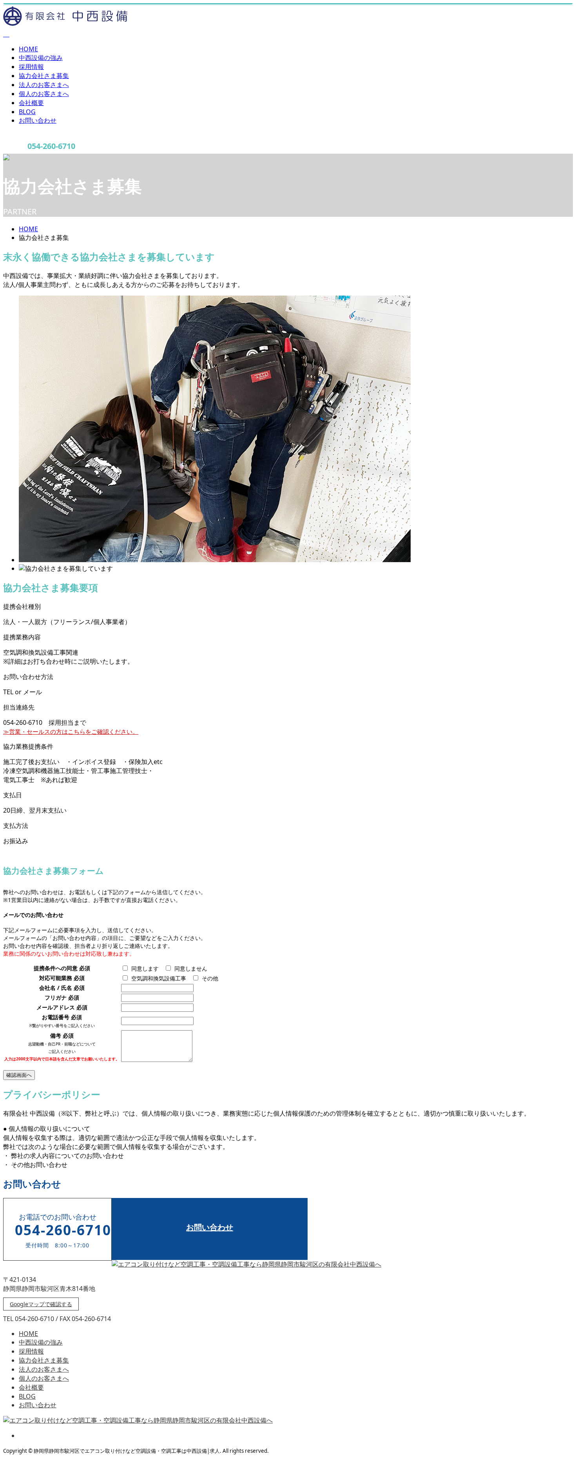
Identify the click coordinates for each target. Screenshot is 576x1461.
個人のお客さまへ (44, 93)
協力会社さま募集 (44, 75)
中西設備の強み (41, 57)
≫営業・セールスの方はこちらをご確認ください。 (70, 731)
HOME (28, 49)
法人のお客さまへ (44, 84)
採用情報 (31, 66)
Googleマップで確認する (41, 1304)
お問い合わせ (37, 120)
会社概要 (31, 102)
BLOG (27, 111)
